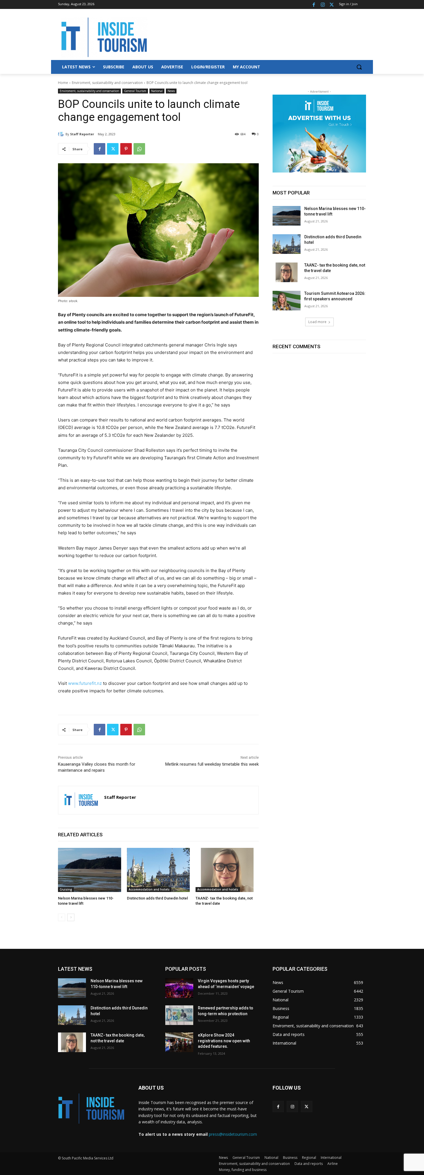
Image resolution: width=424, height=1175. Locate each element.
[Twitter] (332, 4)
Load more (317, 321)
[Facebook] (314, 4)
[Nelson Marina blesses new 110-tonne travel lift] (89, 870)
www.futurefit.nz (85, 683)
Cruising (66, 889)
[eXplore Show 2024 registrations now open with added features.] (179, 1042)
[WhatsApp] (139, 149)
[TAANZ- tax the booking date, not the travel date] (227, 870)
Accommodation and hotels (149, 889)
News (171, 91)
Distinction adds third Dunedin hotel (157, 898)
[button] (359, 67)
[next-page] (70, 917)
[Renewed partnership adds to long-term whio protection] (179, 1015)
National (157, 91)
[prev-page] (61, 917)
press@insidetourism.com (233, 1134)
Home (63, 82)
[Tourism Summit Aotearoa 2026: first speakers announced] (287, 300)
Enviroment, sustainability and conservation (107, 82)
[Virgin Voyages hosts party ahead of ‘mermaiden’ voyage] (179, 988)
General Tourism (135, 91)
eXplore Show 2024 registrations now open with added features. (224, 1041)
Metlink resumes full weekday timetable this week (212, 764)
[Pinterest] (126, 149)
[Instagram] (323, 4)
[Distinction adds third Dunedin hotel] (158, 870)
